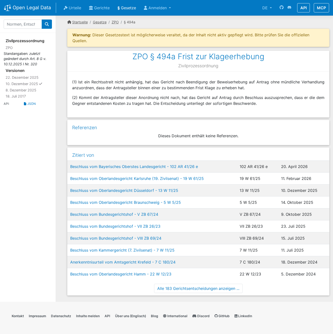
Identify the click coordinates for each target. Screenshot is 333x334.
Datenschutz (61, 316)
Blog (154, 316)
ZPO (9, 48)
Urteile (74, 7)
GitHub (224, 316)
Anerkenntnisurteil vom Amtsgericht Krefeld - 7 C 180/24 (123, 262)
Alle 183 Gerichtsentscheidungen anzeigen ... (198, 288)
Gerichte (101, 7)
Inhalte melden (88, 316)
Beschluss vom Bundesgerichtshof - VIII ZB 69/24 (115, 238)
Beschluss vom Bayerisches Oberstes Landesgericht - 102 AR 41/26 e (134, 166)
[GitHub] (281, 8)
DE (265, 7)
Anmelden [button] (157, 7)
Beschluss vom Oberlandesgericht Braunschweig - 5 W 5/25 (125, 202)
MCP (321, 7)
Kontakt (18, 316)
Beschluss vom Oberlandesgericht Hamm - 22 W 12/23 (120, 274)
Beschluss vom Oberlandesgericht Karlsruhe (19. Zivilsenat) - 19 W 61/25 (137, 178)
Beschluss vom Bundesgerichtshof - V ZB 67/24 (114, 214)
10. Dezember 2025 (29, 83)
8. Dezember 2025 (21, 90)
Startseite (80, 22)
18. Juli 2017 (16, 96)
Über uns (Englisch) (130, 316)
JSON (31, 104)
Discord (203, 316)
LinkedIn (244, 316)
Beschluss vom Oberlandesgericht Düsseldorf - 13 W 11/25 (124, 190)
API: (7, 104)
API (303, 7)
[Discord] (289, 8)
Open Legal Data (31, 7)
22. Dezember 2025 (22, 77)
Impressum (37, 316)
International (176, 316)
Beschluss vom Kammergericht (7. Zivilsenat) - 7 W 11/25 (122, 250)
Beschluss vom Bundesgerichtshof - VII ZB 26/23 (115, 226)
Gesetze (127, 7)
